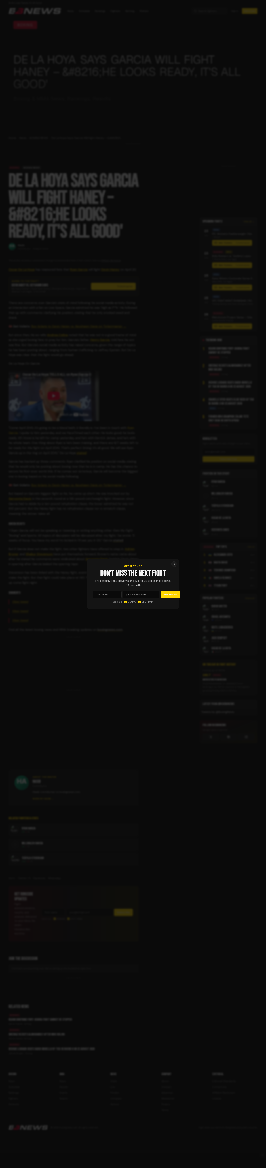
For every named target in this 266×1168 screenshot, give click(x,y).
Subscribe (170, 594)
